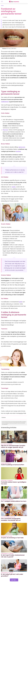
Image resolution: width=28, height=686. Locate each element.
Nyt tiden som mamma (6, 444)
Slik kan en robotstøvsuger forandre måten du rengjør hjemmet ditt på (13, 446)
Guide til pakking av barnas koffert (12, 464)
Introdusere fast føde (6, 536)
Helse (2, 5)
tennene (18, 151)
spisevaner (21, 147)
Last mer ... (14, 580)
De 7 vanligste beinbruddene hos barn (13, 501)
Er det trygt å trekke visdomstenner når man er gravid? (13, 556)
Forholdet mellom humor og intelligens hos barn (13, 483)
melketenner (5, 101)
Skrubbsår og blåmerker (7, 499)
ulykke (14, 187)
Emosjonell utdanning (7, 480)
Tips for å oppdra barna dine (8, 517)
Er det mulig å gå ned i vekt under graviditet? (12, 575)
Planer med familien (6, 463)
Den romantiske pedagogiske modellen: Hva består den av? (11, 519)
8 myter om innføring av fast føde (12, 538)
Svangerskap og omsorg (7, 553)
